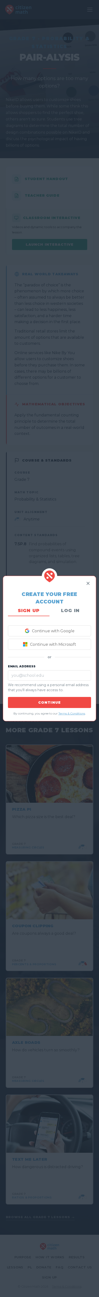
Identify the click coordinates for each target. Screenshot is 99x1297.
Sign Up (29, 610)
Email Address (22, 666)
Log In (70, 610)
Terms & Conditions (71, 713)
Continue (49, 702)
